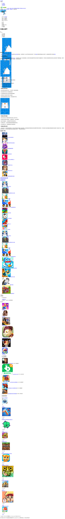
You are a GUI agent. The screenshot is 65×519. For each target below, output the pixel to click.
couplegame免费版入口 (10, 159)
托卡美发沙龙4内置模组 (13, 382)
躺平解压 (8, 229)
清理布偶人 (4, 354)
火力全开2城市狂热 (10, 137)
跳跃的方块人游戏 (5, 506)
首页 (4, 9)
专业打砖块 (9, 212)
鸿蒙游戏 (15, 8)
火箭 (3, 54)
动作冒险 (16, 54)
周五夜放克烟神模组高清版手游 (7, 419)
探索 (36, 54)
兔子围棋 (8, 198)
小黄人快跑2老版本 (5, 480)
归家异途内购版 (10, 363)
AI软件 (13, 8)
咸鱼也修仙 (11, 284)
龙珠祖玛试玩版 (4, 432)
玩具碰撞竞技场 (13, 207)
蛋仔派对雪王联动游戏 (11, 142)
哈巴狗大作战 (13, 276)
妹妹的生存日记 (9, 170)
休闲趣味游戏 (2, 179)
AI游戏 (10, 8)
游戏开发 (11, 54)
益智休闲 (11, 9)
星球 (55, 54)
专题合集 (3, 4)
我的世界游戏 (4, 441)
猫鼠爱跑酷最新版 (10, 148)
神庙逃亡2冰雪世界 (5, 465)
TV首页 (1, 0)
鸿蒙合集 (21, 8)
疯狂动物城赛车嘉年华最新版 (12, 393)
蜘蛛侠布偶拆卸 (4, 325)
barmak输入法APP (15, 374)
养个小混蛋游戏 (4, 397)
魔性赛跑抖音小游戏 (11, 242)
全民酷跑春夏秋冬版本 (11, 176)
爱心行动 (3, 490)
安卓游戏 (7, 9)
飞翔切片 (3, 407)
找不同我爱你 (9, 218)
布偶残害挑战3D (4, 347)
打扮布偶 (3, 316)
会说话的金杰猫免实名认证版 (7, 453)
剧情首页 (3, 5)
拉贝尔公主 (9, 186)
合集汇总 (24, 8)
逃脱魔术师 (12, 293)
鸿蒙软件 (18, 8)
